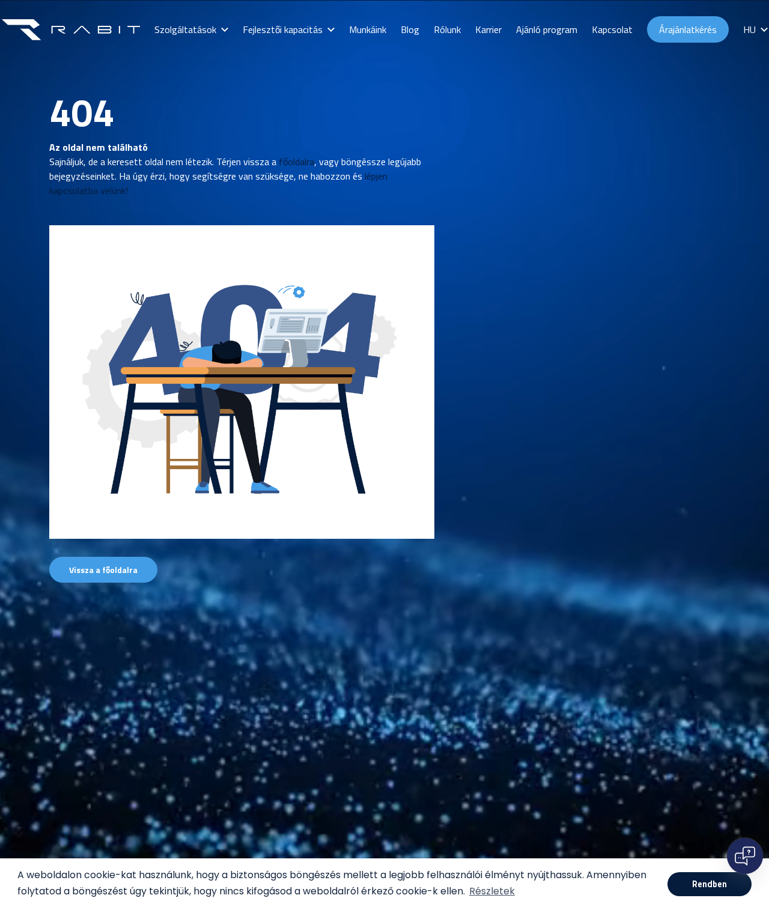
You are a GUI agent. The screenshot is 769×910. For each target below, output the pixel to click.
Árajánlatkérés (688, 29)
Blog (410, 29)
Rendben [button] (709, 884)
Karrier (488, 29)
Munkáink (367, 29)
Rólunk (447, 29)
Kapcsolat (612, 29)
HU (749, 29)
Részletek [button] (492, 891)
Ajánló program (546, 29)
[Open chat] (745, 856)
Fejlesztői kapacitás (283, 29)
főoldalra (296, 161)
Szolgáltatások (185, 29)
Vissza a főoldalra (103, 569)
